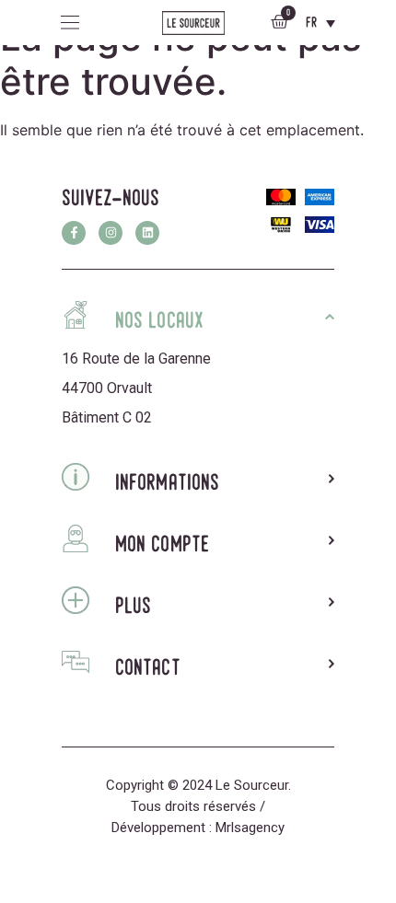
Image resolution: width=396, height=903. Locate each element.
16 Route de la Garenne (136, 358)
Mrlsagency (250, 827)
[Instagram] (110, 233)
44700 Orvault (107, 388)
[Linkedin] (147, 233)
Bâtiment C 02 (107, 417)
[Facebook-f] (74, 233)
